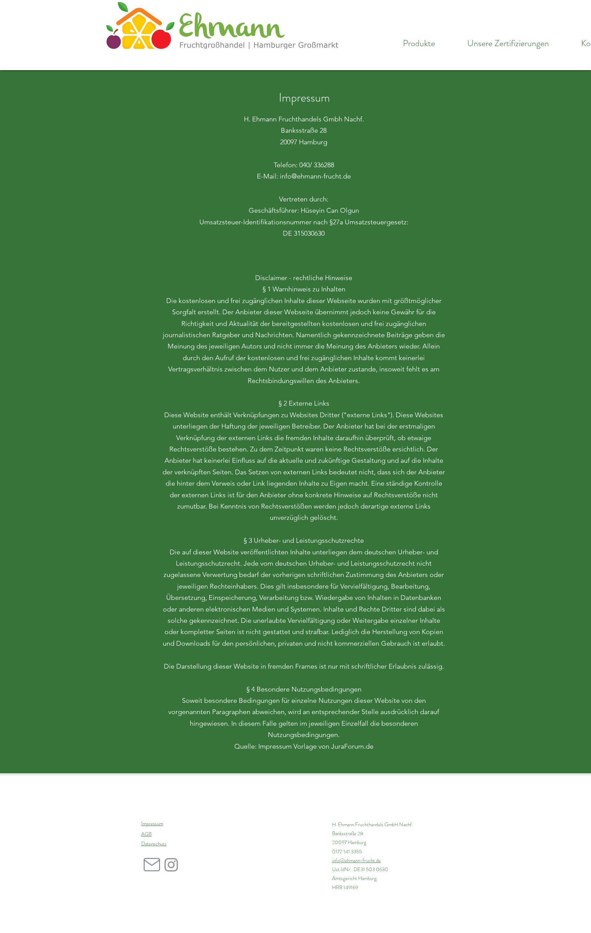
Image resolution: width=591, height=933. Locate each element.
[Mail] (151, 864)
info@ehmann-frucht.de (356, 860)
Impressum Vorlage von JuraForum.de (315, 746)
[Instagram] (171, 865)
